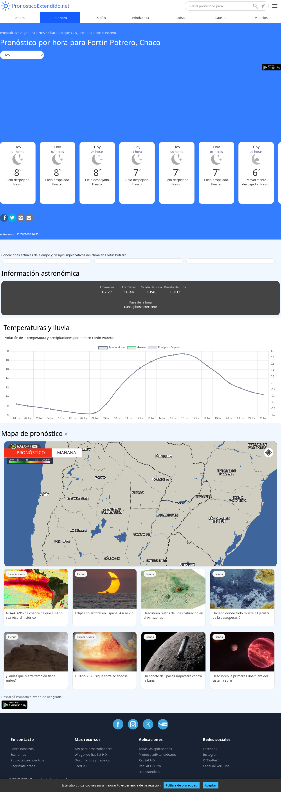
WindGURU (140, 17)
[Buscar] (255, 6)
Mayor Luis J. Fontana (76, 33)
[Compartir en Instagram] (21, 218)
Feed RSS (81, 766)
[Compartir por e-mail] (29, 218)
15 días (100, 17)
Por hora (60, 17)
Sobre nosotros (22, 748)
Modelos (261, 17)
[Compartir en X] (12, 218)
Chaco (52, 33)
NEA (42, 33)
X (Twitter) (210, 760)
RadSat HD (147, 760)
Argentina (27, 33)
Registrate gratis (23, 766)
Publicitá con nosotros (27, 760)
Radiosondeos (149, 771)
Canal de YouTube (216, 766)
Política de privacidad (181, 785)
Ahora (20, 17)
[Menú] (275, 6)
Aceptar (210, 785)
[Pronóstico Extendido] (35, 6)
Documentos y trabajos (92, 760)
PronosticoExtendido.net (157, 754)
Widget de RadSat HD (91, 754)
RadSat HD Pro (150, 766)
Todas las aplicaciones (155, 748)
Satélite (220, 17)
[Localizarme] (263, 6)
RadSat (180, 17)
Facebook (210, 748)
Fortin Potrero (106, 33)
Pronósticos (8, 33)
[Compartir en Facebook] (4, 218)
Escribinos (18, 754)
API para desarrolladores (93, 748)
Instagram (210, 754)
